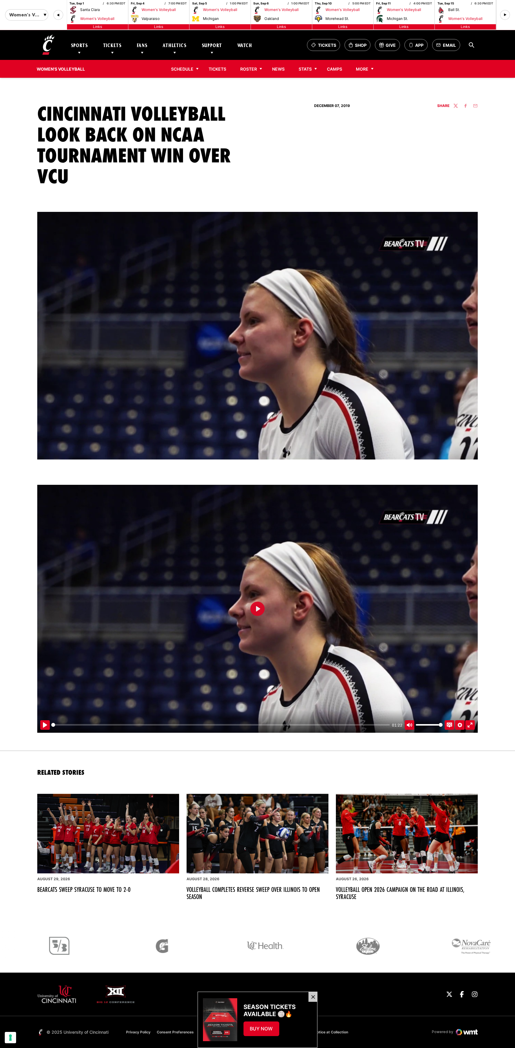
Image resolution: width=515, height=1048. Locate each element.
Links (97, 26)
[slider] (220, 725)
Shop (359, 47)
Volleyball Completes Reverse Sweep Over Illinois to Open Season (253, 893)
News (278, 69)
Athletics (175, 45)
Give (389, 47)
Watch (244, 45)
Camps (336, 69)
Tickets (112, 45)
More (362, 69)
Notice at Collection (331, 1032)
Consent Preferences (175, 1032)
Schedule (182, 69)
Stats (305, 69)
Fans (142, 45)
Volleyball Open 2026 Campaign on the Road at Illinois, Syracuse (400, 893)
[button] (58, 15)
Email (448, 47)
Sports (79, 45)
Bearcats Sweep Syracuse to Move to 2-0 (84, 889)
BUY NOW (264, 1030)
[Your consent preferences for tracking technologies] (10, 1037)
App (419, 45)
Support (212, 45)
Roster (248, 69)
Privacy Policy (138, 1032)
